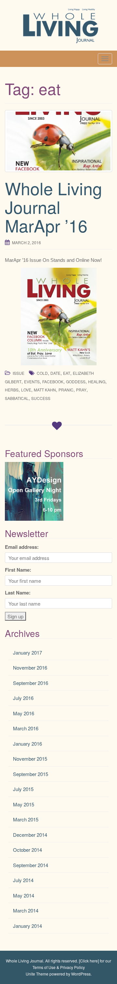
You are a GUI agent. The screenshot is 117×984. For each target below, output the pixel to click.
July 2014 (23, 880)
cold (42, 373)
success (40, 398)
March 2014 (25, 910)
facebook (52, 381)
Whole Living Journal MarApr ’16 (53, 206)
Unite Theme (37, 973)
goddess (75, 381)
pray (81, 389)
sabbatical (17, 398)
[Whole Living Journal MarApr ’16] (58, 141)
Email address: (22, 546)
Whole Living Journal (24, 960)
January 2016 (27, 743)
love (26, 389)
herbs (12, 389)
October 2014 (27, 849)
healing (96, 381)
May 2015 (23, 804)
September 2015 (30, 773)
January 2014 (27, 925)
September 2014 (30, 865)
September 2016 (30, 682)
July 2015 (23, 789)
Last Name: (18, 592)
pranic (65, 389)
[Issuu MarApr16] (58, 317)
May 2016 (23, 713)
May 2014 (23, 895)
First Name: (18, 569)
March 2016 (25, 728)
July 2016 (23, 697)
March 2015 (25, 819)
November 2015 (30, 758)
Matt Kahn (45, 389)
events (32, 381)
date (55, 373)
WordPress (81, 973)
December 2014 (30, 834)
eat (66, 373)
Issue (18, 373)
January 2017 (27, 652)
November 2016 (30, 667)
